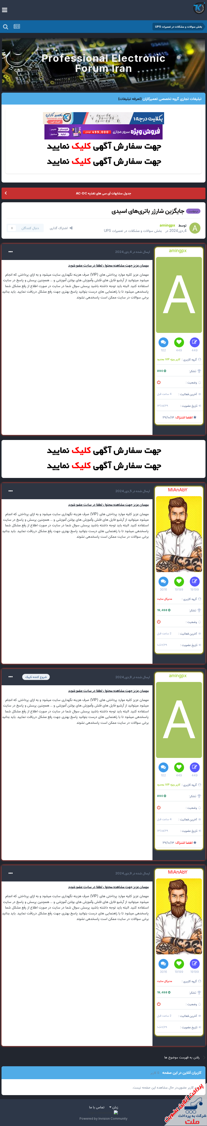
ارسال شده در (132, 252)
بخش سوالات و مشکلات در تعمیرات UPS (133, 230)
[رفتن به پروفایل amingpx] (194, 228)
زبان (114, 1107)
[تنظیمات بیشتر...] (11, 252)
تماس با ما (97, 1107)
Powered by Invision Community (103, 1118)
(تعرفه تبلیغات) (130, 98)
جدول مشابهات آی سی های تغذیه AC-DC (103, 193)
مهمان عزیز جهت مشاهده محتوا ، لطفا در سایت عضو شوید (108, 265)
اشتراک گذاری (60, 228)
